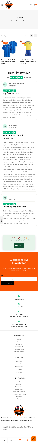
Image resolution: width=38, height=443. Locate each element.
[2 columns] (35, 35)
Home (12, 21)
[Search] (31, 5)
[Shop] (11, 440)
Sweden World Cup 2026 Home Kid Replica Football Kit (28, 60)
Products (18, 21)
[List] (31, 35)
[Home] (4, 440)
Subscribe (8, 284)
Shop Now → (19, 245)
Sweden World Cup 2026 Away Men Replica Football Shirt (8, 61)
